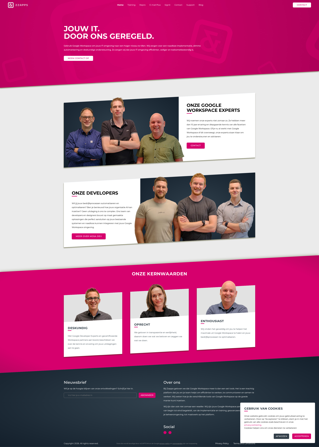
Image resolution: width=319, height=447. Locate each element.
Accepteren (301, 436)
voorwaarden (177, 443)
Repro (142, 5)
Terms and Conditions (244, 443)
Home (120, 5)
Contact (178, 5)
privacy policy (165, 443)
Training (131, 5)
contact (196, 145)
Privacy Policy (222, 443)
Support (190, 5)
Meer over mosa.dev (89, 236)
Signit (167, 5)
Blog (201, 5)
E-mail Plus (155, 5)
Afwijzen (281, 436)
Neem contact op (78, 58)
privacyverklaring (252, 425)
